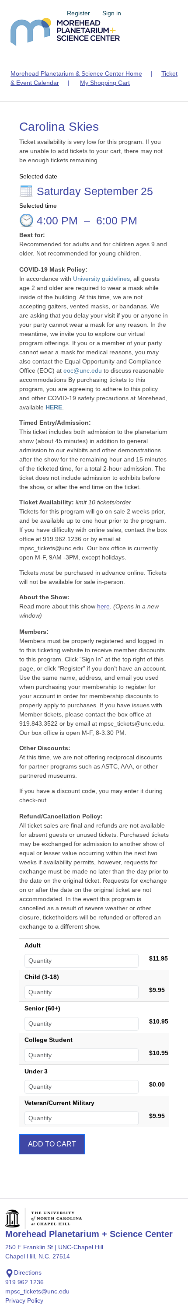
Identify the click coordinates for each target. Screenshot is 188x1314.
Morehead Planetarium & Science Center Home (76, 73)
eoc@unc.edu (82, 370)
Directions (28, 1272)
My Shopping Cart (105, 82)
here (103, 606)
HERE (53, 407)
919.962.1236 (24, 1282)
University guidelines (101, 278)
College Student (48, 1039)
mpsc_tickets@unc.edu (37, 1291)
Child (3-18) (41, 976)
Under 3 (36, 1071)
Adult (32, 945)
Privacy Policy (24, 1300)
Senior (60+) (42, 1008)
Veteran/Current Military (59, 1102)
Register (78, 13)
